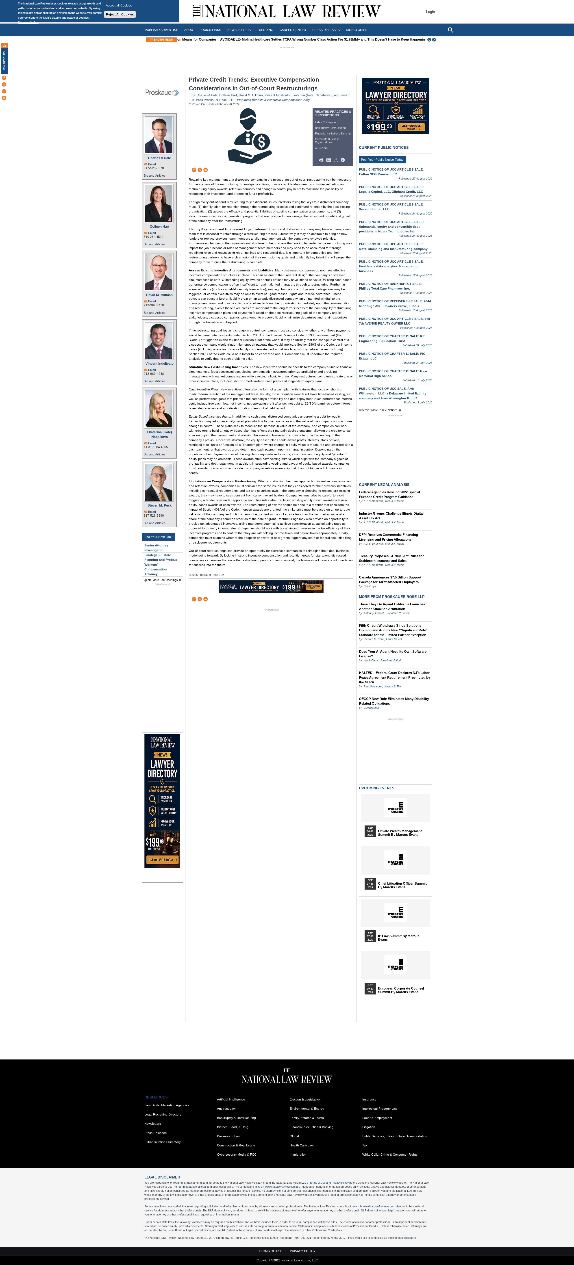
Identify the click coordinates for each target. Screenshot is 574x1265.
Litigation (368, 1127)
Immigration (298, 1154)
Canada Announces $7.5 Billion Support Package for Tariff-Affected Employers (390, 579)
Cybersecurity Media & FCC (237, 1154)
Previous (429, 40)
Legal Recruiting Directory (162, 1114)
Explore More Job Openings (160, 580)
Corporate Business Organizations (327, 141)
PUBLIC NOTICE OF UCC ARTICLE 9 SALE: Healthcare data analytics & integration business (391, 266)
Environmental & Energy (307, 1108)
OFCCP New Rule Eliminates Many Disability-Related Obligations (394, 701)
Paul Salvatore (373, 686)
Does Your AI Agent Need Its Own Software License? (392, 654)
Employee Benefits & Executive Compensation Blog (273, 100)
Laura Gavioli (394, 639)
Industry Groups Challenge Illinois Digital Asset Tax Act (391, 515)
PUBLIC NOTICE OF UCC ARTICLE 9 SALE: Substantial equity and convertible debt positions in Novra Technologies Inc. (391, 226)
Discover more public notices (378, 410)
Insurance (369, 1099)
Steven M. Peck (160, 505)
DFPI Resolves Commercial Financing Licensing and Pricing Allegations (388, 537)
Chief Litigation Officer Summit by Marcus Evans (402, 885)
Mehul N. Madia (394, 501)
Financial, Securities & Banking (311, 1127)
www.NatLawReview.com (280, 1186)
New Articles (4, 61)
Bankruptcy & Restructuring (236, 1118)
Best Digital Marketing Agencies (166, 1105)
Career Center (293, 30)
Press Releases (155, 1133)
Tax (364, 1145)
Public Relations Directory (162, 1142)
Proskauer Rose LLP (218, 100)
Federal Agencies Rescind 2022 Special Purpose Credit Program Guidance (389, 494)
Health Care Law (301, 1145)
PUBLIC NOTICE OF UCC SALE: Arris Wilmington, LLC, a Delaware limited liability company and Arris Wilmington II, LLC (392, 393)
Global (294, 1136)
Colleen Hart (159, 226)
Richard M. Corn (374, 639)
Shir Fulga (370, 586)
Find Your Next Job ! (158, 537)
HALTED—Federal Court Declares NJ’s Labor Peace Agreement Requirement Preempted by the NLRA (394, 677)
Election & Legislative (305, 1099)
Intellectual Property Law (379, 1108)
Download (336, 160)
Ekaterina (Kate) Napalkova (159, 434)
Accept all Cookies (119, 5)
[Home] (287, 12)
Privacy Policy (340, 1182)
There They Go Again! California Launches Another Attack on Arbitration (392, 606)
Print (322, 160)
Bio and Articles (154, 175)
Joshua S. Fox (392, 686)
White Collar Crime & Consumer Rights (389, 1154)
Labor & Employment (377, 1118)
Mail (329, 160)
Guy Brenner (371, 707)
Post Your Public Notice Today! (382, 159)
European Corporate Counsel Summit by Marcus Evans (401, 990)
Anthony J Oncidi (374, 613)
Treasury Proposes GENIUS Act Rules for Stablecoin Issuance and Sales (391, 558)
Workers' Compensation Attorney (155, 569)
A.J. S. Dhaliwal (373, 501)
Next (434, 40)
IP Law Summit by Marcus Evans (398, 937)
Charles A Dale (159, 158)
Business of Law (228, 1136)
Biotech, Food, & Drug (232, 1127)
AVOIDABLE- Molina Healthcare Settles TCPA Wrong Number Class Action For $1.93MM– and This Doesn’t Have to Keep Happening (282, 39)
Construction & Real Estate (236, 1145)
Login (430, 12)
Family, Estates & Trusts (307, 1118)
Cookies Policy (28, 22)
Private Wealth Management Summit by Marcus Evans (400, 832)
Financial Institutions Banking (333, 133)
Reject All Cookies (120, 14)
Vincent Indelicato (160, 363)
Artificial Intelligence (231, 1099)
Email (152, 164)
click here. (410, 1237)
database (191, 1186)
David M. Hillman (159, 295)
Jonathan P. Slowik (398, 613)
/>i (343, 160)
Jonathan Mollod (390, 660)
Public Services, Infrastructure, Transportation (394, 1136)
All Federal (321, 148)
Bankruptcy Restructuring (330, 128)
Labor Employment (326, 122)
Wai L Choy (371, 660)
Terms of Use (318, 1182)
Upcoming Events (376, 788)
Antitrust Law (226, 1108)
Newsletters (239, 30)
